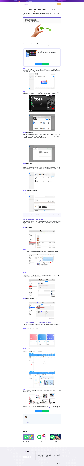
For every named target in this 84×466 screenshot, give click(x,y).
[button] (60, 431)
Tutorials (55, 454)
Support (59, 456)
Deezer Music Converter (48, 455)
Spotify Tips (41, 11)
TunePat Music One (47, 214)
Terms (55, 457)
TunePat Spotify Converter (26, 45)
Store (54, 455)
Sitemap (59, 455)
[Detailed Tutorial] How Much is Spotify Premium (42, 442)
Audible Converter (48, 456)
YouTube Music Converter (40, 455)
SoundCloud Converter (40, 457)
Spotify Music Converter (40, 454)
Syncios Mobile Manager (51, 325)
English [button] (59, 463)
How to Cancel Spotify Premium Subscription (55, 442)
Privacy (55, 456)
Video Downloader (48, 457)
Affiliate (59, 454)
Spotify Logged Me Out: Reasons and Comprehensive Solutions (28, 442)
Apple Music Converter (48, 454)
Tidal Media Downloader (40, 456)
